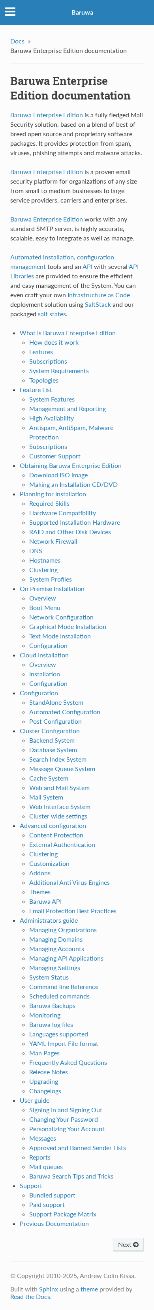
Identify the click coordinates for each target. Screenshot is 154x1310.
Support (31, 1185)
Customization (49, 863)
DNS (35, 550)
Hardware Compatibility (62, 512)
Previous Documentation (54, 1223)
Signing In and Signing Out (65, 1109)
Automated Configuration (64, 711)
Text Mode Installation (60, 636)
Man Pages (44, 1053)
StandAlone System (56, 702)
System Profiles (50, 579)
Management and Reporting (67, 408)
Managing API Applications (66, 958)
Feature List (36, 389)
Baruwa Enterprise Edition (46, 114)
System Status (49, 977)
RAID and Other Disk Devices (70, 531)
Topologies (43, 380)
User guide (34, 1100)
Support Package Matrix (62, 1214)
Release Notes (48, 1071)
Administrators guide (49, 920)
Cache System (48, 778)
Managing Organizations (63, 929)
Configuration (48, 645)
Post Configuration (55, 721)
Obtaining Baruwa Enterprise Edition (71, 465)
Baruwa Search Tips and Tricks (71, 1176)
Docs (17, 41)
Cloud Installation (44, 655)
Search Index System (57, 759)
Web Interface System (59, 806)
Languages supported (58, 1034)
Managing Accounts (56, 948)
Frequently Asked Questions (68, 1062)
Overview (42, 598)
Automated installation (42, 257)
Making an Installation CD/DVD (73, 484)
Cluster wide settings (58, 816)
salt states (52, 313)
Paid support (47, 1204)
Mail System (46, 797)
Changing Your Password (63, 1119)
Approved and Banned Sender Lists (77, 1147)
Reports (40, 1157)
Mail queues (46, 1166)
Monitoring (44, 1015)
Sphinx (48, 1289)
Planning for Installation (53, 493)
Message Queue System (62, 768)
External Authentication (62, 844)
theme (89, 1289)
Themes (40, 891)
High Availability (51, 418)
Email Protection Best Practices (72, 910)
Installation (44, 674)
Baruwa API (45, 901)
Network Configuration (61, 617)
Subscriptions (48, 361)
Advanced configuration (53, 825)
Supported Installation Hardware (74, 522)
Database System (53, 749)
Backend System (52, 740)
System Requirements (59, 370)
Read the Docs (30, 1296)
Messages (42, 1138)
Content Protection (56, 835)
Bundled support (52, 1195)
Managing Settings (54, 967)
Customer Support (55, 456)
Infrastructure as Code (99, 294)
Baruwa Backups (52, 1005)
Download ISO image (58, 475)
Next (125, 1244)
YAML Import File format (63, 1043)
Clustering (43, 569)
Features (41, 351)
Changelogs (45, 1090)
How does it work (54, 342)
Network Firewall (53, 541)
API (87, 266)
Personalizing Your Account (67, 1128)
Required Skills (49, 503)
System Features (52, 399)
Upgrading (43, 1081)
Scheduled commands (59, 996)
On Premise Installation (52, 588)
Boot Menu (44, 607)
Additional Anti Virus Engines (69, 882)
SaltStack (98, 304)
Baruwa (82, 12)
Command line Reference (63, 986)
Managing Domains (56, 939)
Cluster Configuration (50, 730)
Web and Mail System (59, 787)
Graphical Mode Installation (67, 626)
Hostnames (44, 560)
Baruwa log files (51, 1024)
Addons (40, 872)
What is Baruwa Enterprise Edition (68, 332)
